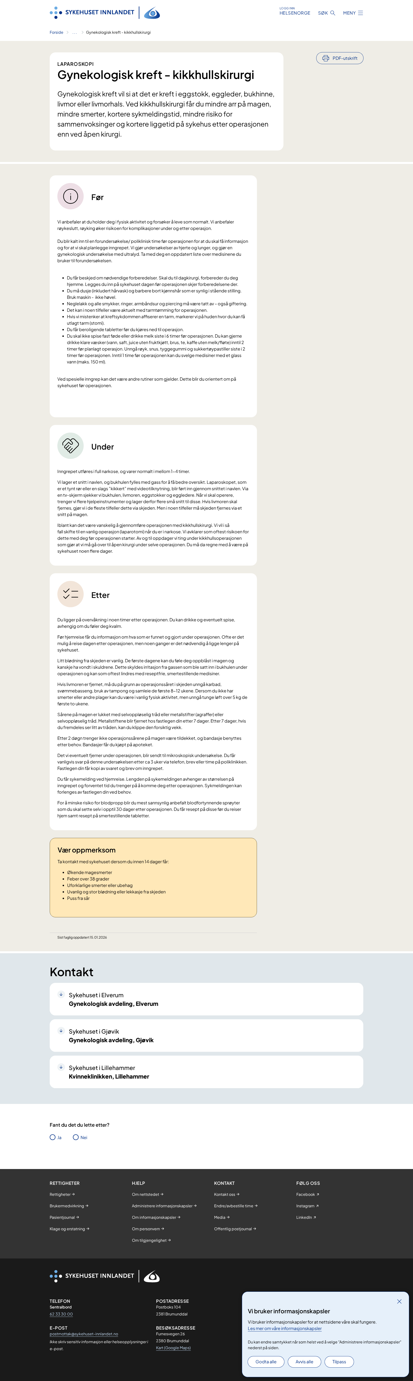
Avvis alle (304, 1361)
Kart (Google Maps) (173, 1347)
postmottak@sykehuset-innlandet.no (84, 1333)
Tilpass (339, 1361)
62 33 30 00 (61, 1313)
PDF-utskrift (345, 58)
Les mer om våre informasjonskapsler (285, 1328)
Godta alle (266, 1361)
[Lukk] (399, 1301)
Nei (84, 1137)
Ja (59, 1137)
